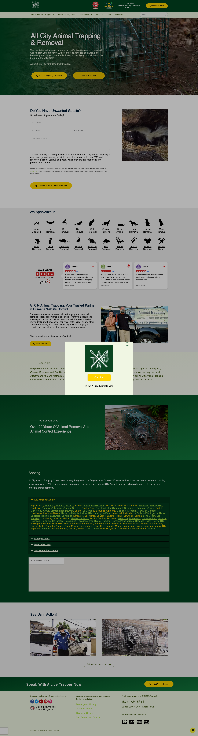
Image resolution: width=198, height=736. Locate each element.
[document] (99, 368)
